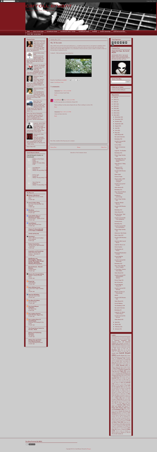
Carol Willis (125, 351)
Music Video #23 (31, 146)
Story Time (116, 422)
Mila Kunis (123, 393)
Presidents (117, 409)
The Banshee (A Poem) (119, 250)
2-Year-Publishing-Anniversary (35, 342)
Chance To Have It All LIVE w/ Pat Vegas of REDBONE (35, 229)
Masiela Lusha (126, 391)
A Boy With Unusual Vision (34, 224)
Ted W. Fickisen (117, 425)
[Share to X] (76, 80)
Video (62, 82)
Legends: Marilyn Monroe (119, 203)
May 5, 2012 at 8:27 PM (69, 100)
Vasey (123, 429)
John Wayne (115, 382)
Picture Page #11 (119, 280)
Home (28, 31)
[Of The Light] (29, 177)
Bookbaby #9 (118, 310)
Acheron (123, 337)
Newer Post (53, 147)
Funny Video (118, 144)
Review (124, 412)
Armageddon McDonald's (123, 343)
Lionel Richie (115, 388)
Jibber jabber (126, 379)
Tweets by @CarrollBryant (118, 89)
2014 (115, 110)
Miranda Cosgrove (125, 395)
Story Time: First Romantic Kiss (38, 101)
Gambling (128, 371)
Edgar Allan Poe (119, 366)
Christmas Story (120, 359)
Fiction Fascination (33, 244)
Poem (113, 408)
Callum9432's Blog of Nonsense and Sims (34, 216)
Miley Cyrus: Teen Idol (39, 42)
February (117, 326)
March (117, 324)
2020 (115, 97)
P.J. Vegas (126, 402)
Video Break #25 (119, 187)
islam (124, 378)
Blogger (89, 449)
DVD (113, 365)
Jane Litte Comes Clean (34, 296)
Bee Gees (118, 345)
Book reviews (117, 348)
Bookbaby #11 (118, 223)
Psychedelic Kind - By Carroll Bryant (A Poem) (120, 160)
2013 (115, 113)
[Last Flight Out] (29, 170)
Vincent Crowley (119, 430)
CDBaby (128, 355)
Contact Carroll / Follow (38, 31)
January (117, 329)
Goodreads (123, 372)
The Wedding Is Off (120, 305)
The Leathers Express (34, 313)
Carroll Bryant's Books (52, 31)
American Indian (116, 341)
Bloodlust (31, 210)
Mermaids (114, 392)
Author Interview (116, 344)
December (118, 117)
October (117, 121)
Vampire (118, 429)
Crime (117, 361)
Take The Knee (115, 423)
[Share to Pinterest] (79, 80)
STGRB (128, 420)
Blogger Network (116, 347)
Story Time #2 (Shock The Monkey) (120, 192)
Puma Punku (114, 411)
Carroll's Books (120, 355)
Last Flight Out (36, 167)
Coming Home (118, 221)
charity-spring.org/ (33, 233)
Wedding (126, 430)
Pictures (119, 405)
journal (128, 382)
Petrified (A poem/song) (118, 196)
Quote (120, 411)
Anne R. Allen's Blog (34, 202)
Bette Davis (124, 345)
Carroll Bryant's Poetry (83, 31)
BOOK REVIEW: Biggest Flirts (35, 315)
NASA (123, 397)
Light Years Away (126, 386)
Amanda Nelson (127, 339)
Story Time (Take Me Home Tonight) (120, 266)
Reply (55, 95)
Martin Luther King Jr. (116, 391)
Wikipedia (123, 432)
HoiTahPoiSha (119, 374)
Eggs (125, 366)
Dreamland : (31, 236)
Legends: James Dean (39, 123)
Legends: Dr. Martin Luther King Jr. (120, 313)
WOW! (116, 295)
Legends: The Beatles (39, 65)
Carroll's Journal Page (105, 31)
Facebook (115, 369)
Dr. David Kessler (125, 363)
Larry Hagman (120, 385)
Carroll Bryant (48, 6)
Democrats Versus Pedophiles (34, 113)
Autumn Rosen (126, 344)
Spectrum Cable (125, 418)
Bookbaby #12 (118, 209)
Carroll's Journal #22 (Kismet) (120, 288)
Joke (122, 382)
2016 (115, 106)
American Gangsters (120, 340)
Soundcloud (126, 416)
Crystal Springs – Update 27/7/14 (36, 218)
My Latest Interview (120, 136)
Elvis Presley (116, 368)
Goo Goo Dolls (116, 372)
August (117, 126)
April (116, 322)
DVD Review (120, 365)
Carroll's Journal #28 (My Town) (120, 142)
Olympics (120, 402)
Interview (114, 378)
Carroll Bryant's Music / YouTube (67, 31)
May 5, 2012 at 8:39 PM (65, 111)
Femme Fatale (118, 176)
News (118, 399)
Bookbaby (94, 31)
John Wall (128, 380)
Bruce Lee (123, 350)
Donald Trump (115, 364)
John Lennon (121, 380)
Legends (118, 386)
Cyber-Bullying (125, 361)
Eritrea (129, 368)
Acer (119, 337)
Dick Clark (126, 362)
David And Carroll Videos (119, 31)
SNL (120, 416)
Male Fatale (118, 174)
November (118, 119)
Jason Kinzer (118, 379)
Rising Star (121, 413)
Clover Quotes (118, 247)
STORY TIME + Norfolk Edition (34, 34)
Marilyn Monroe (125, 389)
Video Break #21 (119, 301)
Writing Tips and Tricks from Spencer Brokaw (34, 340)
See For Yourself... (32, 301)
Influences (116, 376)
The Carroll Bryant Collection (33, 307)
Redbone (114, 412)
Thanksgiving (119, 426)
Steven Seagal (122, 420)
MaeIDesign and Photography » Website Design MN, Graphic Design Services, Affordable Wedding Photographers (36, 261)
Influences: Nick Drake (120, 233)
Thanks (113, 426)
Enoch (124, 368)
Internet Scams (125, 376)
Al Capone (120, 339)
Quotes (127, 411)
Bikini (129, 345)
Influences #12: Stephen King (119, 168)
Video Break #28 (119, 134)
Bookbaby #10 (118, 263)
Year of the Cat (36, 182)
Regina (119, 412)
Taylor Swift (122, 423)
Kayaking (117, 384)
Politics (128, 408)
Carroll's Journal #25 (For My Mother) (120, 226)
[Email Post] (70, 80)
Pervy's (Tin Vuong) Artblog (36, 274)
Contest (127, 359)
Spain (119, 418)
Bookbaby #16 (118, 139)
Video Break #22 (119, 273)
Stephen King (127, 419)
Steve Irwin (115, 420)
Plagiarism (126, 406)
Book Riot (125, 348)
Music (116, 397)
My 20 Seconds (119, 282)
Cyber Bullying (31, 282)
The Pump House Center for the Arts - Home (36, 329)
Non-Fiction (118, 400)
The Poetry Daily (115, 427)
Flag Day (114, 371)
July (116, 128)
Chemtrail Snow (116, 357)
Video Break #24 (119, 212)
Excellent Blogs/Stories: (34, 211)
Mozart (122, 396)
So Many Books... (32, 269)
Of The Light (35, 175)
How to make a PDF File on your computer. (120, 180)
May (116, 132)
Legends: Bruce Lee (120, 244)
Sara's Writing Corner (34, 287)
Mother (117, 396)
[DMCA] (30, 445)
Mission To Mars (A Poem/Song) (119, 292)
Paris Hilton (114, 403)
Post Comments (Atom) (81, 152)
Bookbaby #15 (118, 152)
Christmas (119, 358)
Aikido (114, 339)
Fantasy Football (123, 369)
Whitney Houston (115, 432)
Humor (119, 375)
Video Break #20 (119, 319)
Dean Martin (119, 362)
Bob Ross (124, 347)
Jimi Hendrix (114, 380)
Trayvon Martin (123, 427)
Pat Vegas (122, 403)
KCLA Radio (123, 384)
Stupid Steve (126, 422)
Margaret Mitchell (115, 389)
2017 (115, 104)
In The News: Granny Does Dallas (120, 270)
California (119, 351)
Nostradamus (124, 400)
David (113, 362)
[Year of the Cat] (29, 184)
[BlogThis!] (74, 80)
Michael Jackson (115, 393)
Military (118, 395)
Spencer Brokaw (115, 419)
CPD (113, 361)
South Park (114, 418)
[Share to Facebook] (77, 80)
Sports (121, 419)
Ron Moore (128, 413)
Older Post (104, 147)
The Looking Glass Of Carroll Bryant (34, 320)
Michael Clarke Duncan (123, 392)
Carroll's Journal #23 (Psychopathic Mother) (120, 277)
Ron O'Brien (115, 415)
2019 (115, 99)
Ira (120, 378)
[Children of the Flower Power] (29, 161)
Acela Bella (114, 337)
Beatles (113, 345)
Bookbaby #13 (118, 189)
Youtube (119, 433)
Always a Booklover (33, 195)
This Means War (32, 309)
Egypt (129, 366)
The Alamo (126, 426)
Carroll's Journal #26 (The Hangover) (120, 218)
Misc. (113, 396)
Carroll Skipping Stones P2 (119, 257)
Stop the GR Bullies (33, 294)
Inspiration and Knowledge (36, 251)
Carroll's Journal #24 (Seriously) (120, 260)
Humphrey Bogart (126, 375)
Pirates (119, 406)
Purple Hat (31, 281)
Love (127, 388)
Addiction (128, 337)
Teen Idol (125, 425)
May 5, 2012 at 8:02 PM (65, 90)
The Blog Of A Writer (34, 300)
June (116, 130)
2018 (115, 101)
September (118, 123)
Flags (121, 371)
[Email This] (73, 80)
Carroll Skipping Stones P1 (119, 285)
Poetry (121, 408)
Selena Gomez (123, 415)
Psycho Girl (126, 409)
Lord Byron (122, 388)
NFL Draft (125, 399)
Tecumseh (128, 423)
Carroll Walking (118, 303)
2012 (115, 115)
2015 (115, 108)
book (129, 347)
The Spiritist (31, 335)
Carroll (113, 353)
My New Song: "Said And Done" (120, 215)
